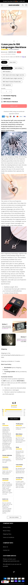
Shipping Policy (7, 534)
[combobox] (5, 582)
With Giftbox (18, 68)
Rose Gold (13, 62)
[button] (2, 5)
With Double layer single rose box (12, 78)
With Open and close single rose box (13, 75)
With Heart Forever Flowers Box (12, 81)
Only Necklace (7, 68)
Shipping (3, 54)
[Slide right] (17, 41)
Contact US (6, 550)
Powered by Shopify (19, 583)
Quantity (3, 88)
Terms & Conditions (8, 537)
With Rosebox (7, 71)
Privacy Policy (7, 527)
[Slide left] (10, 41)
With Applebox (7, 85)
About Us (5, 547)
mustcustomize (11, 583)
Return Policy (6, 530)
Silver (4, 62)
